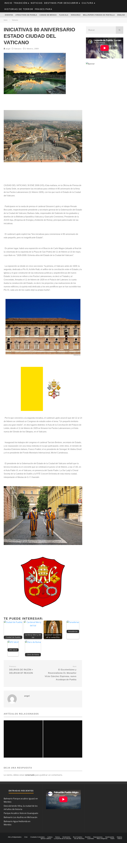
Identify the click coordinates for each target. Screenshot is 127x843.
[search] (119, 30)
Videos (119, 838)
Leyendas (90, 838)
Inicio (8, 3)
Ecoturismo (66, 837)
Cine (26, 837)
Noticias (37, 3)
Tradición (20, 3)
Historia (119, 837)
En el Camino (77, 837)
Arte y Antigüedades (14, 837)
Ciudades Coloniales (37, 837)
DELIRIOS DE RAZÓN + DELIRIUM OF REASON (21, 670)
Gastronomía (109, 837)
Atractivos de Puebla (26, 15)
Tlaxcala (63, 15)
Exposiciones (97, 837)
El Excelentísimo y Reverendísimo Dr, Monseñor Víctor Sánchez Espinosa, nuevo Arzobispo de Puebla (60, 673)
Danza (57, 837)
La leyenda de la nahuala (62, 838)
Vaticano (18, 49)
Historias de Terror (18, 9)
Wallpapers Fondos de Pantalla (99, 15)
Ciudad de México (48, 15)
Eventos (9, 15)
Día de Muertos (79, 838)
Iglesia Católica (46, 838)
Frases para (43, 9)
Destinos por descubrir (61, 3)
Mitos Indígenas (102, 838)
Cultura (87, 3)
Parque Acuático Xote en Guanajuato (21, 813)
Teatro (112, 838)
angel (7, 49)
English (121, 15)
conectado (30, 775)
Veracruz (75, 15)
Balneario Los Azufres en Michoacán (20, 817)
